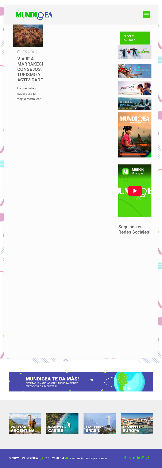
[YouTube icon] (134, 458)
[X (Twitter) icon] (129, 458)
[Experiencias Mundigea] (34, 14)
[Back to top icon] (141, 459)
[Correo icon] (147, 458)
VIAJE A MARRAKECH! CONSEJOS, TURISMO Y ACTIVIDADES (31, 69)
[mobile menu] (146, 14)
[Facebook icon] (125, 458)
